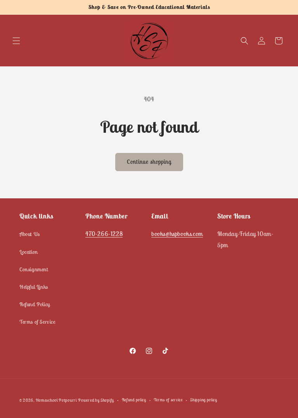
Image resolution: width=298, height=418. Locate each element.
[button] (16, 40)
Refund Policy (34, 304)
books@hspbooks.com (177, 234)
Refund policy (134, 399)
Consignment (33, 269)
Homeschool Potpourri (56, 400)
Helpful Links (33, 286)
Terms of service (168, 399)
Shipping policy (203, 399)
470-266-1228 (104, 234)
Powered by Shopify (96, 400)
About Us (29, 234)
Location (28, 251)
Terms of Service (37, 321)
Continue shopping (149, 161)
